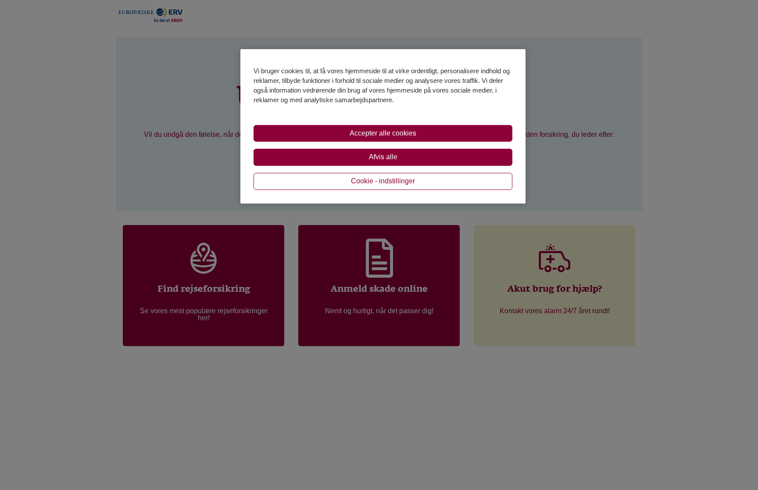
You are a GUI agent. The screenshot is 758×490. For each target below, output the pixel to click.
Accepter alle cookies (383, 133)
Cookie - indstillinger (383, 181)
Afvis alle (383, 157)
